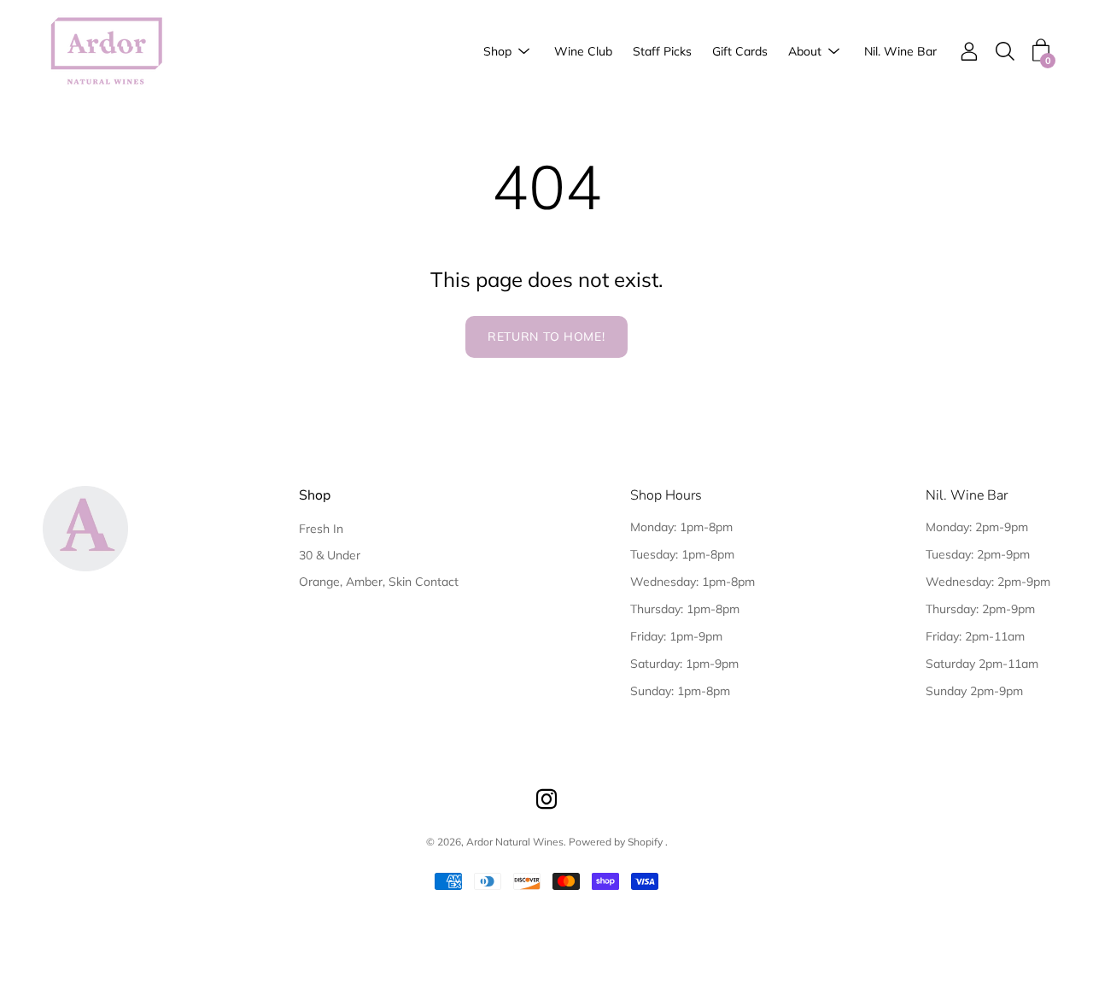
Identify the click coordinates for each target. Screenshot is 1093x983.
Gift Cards (740, 51)
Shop (497, 51)
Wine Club (583, 51)
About (804, 51)
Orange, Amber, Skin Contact (379, 581)
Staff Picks (662, 51)
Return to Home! (546, 336)
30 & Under (329, 555)
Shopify (645, 841)
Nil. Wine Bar (900, 51)
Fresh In (321, 528)
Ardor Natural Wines (515, 841)
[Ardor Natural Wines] (107, 52)
